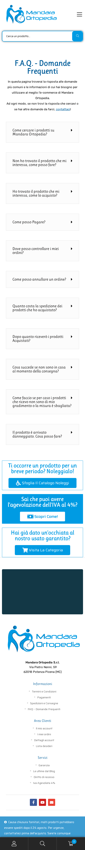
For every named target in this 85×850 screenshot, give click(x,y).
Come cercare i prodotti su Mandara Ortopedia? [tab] (33, 132)
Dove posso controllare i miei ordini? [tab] (35, 250)
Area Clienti (42, 720)
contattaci (63, 109)
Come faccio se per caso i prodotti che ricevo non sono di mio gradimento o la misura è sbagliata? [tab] (41, 402)
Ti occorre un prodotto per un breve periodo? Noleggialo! (42, 468)
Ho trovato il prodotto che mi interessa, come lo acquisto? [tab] (35, 193)
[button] (42, 483)
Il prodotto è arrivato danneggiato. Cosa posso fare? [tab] (37, 434)
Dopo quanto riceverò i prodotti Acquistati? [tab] (37, 338)
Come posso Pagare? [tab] (28, 222)
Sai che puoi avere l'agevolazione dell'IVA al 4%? (42, 502)
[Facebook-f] (33, 802)
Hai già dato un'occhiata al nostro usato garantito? (42, 535)
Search (42, 843)
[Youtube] (42, 802)
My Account (14, 843)
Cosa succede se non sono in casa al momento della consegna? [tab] (39, 369)
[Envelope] (51, 802)
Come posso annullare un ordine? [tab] (39, 279)
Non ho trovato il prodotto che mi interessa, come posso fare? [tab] (39, 163)
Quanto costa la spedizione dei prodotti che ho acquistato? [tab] (37, 308)
